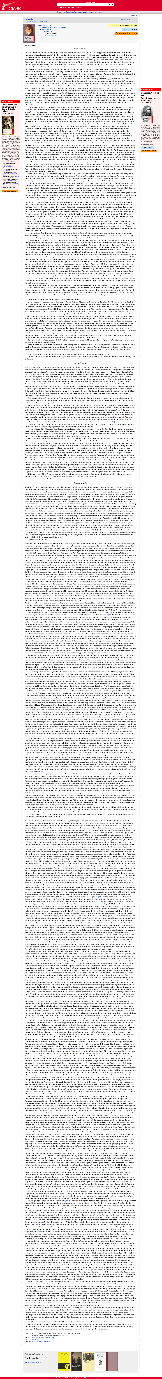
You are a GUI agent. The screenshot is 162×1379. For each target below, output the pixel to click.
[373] (115, 136)
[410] (100, 1291)
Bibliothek (63, 8)
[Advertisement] (151, 5)
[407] (66, 1201)
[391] (35, 710)
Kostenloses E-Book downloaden (123, 26)
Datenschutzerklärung (91, 1378)
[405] (132, 1139)
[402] (77, 1049)
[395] (39, 837)
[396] (127, 866)
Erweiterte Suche (90, 2)
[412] (105, 1329)
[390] (46, 679)
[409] (105, 1260)
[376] (105, 226)
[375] (34, 197)
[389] (112, 645)
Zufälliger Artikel (81, 12)
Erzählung (35, 1341)
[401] (97, 1018)
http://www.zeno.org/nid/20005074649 (43, 1337)
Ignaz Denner (51, 35)
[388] (109, 615)
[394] (116, 802)
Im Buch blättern (130, 29)
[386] (32, 555)
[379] (86, 321)
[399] (126, 956)
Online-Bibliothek (11, 5)
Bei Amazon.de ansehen (126, 33)
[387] (115, 584)
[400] (109, 987)
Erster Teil (48, 31)
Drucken (134, 16)
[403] (60, 1079)
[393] (41, 771)
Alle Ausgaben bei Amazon (34, 1362)
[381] (118, 388)
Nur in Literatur (75, 8)
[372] (31, 105)
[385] (31, 520)
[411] (105, 1322)
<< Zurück (122, 20)
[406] (102, 1170)
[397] (99, 897)
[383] (120, 453)
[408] (40, 1231)
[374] (74, 166)
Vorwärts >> (131, 20)
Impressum (103, 1378)
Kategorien (93, 12)
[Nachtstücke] (64, 1371)
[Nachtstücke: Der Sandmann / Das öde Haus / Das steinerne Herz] (76, 1371)
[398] (85, 927)
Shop (100, 12)
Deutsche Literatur (44, 1341)
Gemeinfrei (35, 1339)
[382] (113, 422)
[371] (77, 74)
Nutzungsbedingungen (77, 1378)
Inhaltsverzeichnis (31, 21)
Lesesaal (70, 12)
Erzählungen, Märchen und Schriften (53, 27)
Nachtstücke (46, 29)
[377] (133, 257)
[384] (72, 489)
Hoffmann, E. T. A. (44, 25)
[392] (69, 740)
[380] (67, 354)
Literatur (30, 19)
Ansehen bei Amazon (149, 151)
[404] (66, 1110)
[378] (38, 290)
